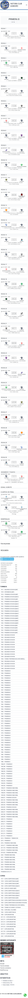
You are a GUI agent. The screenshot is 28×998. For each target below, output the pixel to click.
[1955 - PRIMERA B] (14, 685)
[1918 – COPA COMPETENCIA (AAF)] (14, 881)
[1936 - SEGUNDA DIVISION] (14, 637)
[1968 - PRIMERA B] (14, 716)
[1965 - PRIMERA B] (14, 709)
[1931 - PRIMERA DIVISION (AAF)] (14, 625)
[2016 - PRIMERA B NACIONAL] (14, 843)
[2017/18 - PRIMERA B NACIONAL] (14, 848)
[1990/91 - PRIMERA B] (14, 774)
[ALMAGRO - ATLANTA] (14, 403)
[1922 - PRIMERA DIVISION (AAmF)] (14, 604)
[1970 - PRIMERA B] (14, 721)
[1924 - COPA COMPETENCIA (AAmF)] (14, 891)
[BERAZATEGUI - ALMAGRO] (14, 211)
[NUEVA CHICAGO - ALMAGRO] (14, 300)
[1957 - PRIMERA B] (14, 690)
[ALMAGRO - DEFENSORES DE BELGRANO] (14, 196)
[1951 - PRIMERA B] (14, 676)
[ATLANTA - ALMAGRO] (14, 181)
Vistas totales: (6, 985)
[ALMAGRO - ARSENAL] (14, 241)
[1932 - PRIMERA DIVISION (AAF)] (14, 628)
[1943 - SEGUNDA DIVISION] (14, 654)
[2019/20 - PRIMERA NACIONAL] (14, 852)
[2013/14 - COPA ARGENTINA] (14, 922)
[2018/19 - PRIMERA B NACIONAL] (14, 850)
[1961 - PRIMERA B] (14, 699)
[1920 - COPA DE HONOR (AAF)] (14, 888)
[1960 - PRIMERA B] (14, 697)
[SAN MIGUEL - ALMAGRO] (14, 64)
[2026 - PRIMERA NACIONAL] (14, 869)
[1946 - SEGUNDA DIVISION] (14, 664)
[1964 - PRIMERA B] (14, 707)
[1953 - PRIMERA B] (14, 680)
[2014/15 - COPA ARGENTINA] (14, 924)
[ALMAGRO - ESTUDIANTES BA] (14, 107)
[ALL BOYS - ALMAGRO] (14, 92)
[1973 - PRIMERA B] (14, 728)
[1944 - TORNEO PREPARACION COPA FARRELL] (14, 659)
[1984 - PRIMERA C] (14, 757)
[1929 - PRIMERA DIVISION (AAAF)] (14, 621)
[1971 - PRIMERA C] (14, 723)
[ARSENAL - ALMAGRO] (14, 463)
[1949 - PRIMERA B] (14, 671)
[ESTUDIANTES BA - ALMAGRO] (14, 330)
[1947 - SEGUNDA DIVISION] (14, 666)
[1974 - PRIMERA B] (14, 731)
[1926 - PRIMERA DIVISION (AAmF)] (14, 613)
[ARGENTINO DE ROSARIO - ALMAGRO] (14, 226)
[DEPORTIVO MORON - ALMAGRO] (14, 270)
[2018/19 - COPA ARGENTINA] (14, 934)
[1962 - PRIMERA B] (14, 702)
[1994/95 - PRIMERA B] (14, 783)
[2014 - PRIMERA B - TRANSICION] (14, 838)
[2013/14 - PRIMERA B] (14, 836)
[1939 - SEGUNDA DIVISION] (14, 644)
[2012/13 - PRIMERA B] (14, 829)
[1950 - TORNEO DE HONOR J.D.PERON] (14, 907)
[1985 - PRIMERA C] (14, 759)
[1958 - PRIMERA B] (14, 692)
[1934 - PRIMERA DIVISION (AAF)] (14, 633)
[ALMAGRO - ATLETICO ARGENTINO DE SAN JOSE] (14, 509)
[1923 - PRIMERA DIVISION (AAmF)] (14, 606)
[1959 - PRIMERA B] (14, 695)
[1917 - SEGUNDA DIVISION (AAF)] (14, 589)
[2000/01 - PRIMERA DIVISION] (14, 797)
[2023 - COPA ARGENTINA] (14, 936)
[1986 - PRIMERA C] (14, 762)
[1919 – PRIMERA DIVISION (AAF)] (14, 594)
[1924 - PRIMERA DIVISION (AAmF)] (14, 609)
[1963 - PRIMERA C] (14, 704)
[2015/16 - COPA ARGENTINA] (14, 926)
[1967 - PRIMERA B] (14, 714)
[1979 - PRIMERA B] (14, 742)
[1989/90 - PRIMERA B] (14, 771)
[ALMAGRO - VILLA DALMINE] (14, 137)
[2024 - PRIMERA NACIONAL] (14, 864)
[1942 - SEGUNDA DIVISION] (14, 652)
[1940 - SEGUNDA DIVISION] (14, 647)
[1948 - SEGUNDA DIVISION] (14, 668)
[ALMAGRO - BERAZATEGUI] (14, 434)
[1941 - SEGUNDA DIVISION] (14, 649)
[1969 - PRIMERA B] (14, 719)
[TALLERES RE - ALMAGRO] (14, 122)
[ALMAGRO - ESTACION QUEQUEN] (14, 534)
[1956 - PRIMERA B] (14, 688)
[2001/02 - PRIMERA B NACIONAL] (14, 800)
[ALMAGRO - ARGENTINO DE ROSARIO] (14, 449)
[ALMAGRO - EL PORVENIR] (14, 256)
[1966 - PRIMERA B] (14, 711)
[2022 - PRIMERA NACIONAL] (14, 860)
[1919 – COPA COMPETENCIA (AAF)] (14, 883)
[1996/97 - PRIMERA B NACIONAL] (14, 788)
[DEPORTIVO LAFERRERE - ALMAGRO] (14, 389)
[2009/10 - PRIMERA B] (14, 819)
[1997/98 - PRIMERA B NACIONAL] (14, 790)
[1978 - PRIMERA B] (14, 740)
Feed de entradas (4, 966)
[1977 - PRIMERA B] (14, 738)
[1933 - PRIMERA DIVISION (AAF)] (14, 630)
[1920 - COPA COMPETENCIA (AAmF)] (14, 886)
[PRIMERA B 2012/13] (14, 872)
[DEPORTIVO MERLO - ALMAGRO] (14, 151)
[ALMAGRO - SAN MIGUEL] (14, 285)
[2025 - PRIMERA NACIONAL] (14, 867)
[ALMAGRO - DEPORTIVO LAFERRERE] (14, 166)
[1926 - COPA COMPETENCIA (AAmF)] (14, 895)
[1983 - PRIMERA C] (14, 752)
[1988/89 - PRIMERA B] (14, 769)
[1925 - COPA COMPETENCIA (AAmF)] (14, 893)
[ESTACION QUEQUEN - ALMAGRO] (14, 525)
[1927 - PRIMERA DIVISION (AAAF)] (14, 616)
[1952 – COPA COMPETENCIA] (14, 912)
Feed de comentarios (5, 968)
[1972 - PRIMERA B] (14, 726)
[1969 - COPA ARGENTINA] (14, 915)
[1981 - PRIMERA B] (14, 747)
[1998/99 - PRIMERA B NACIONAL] (14, 793)
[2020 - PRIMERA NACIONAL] (14, 855)
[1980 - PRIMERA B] (14, 745)
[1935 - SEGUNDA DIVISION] (14, 635)
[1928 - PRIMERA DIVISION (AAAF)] (14, 618)
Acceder (2, 963)
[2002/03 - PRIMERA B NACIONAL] (14, 802)
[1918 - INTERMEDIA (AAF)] (14, 592)
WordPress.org (4, 970)
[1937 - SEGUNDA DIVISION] (14, 640)
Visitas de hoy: (6, 982)
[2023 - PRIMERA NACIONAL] (14, 862)
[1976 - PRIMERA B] (14, 735)
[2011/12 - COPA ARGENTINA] (14, 917)
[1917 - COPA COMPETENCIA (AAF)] (14, 879)
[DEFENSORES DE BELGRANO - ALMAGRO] (14, 418)
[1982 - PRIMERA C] (14, 750)
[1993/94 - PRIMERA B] (14, 781)
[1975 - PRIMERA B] (14, 733)
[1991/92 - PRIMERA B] (14, 776)
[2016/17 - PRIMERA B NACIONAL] (14, 845)
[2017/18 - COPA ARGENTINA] (14, 931)
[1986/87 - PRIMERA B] (14, 764)
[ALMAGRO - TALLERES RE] (14, 344)
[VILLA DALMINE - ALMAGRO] (14, 359)
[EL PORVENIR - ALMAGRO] (14, 35)
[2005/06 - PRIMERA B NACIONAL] (14, 809)
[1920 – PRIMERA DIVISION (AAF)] (14, 599)
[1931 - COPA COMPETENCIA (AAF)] (14, 898)
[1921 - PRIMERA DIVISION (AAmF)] (14, 601)
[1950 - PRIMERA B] (14, 673)
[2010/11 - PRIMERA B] (14, 824)
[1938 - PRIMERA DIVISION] (14, 642)
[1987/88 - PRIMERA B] (14, 766)
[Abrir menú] (26, 5)
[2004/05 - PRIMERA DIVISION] (14, 807)
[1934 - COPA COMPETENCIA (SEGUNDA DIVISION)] (14, 900)
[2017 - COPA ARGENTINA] (14, 929)
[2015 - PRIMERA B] (14, 841)
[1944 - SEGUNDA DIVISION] (14, 656)
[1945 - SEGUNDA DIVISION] (14, 661)
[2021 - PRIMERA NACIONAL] (14, 857)
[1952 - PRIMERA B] (14, 678)
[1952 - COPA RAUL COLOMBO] (14, 910)
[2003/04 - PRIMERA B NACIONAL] (14, 805)
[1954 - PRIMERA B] (14, 683)
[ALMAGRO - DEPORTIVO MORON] (14, 49)
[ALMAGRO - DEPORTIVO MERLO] (14, 374)
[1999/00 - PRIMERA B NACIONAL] (14, 795)
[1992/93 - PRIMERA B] (14, 778)
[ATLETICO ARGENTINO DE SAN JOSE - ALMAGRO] (14, 499)
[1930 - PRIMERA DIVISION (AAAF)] (14, 623)
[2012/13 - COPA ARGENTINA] (14, 919)
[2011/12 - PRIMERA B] (14, 826)
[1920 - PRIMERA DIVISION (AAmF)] (14, 597)
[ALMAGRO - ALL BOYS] (14, 315)
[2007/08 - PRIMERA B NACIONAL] (14, 814)
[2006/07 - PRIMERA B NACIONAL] (14, 812)
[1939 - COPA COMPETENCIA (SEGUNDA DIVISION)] (14, 903)
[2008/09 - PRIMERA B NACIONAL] (14, 817)
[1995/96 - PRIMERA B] (14, 786)
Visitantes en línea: (7, 980)
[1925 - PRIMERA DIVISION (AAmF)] (14, 611)
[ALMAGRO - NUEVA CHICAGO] (14, 78)
